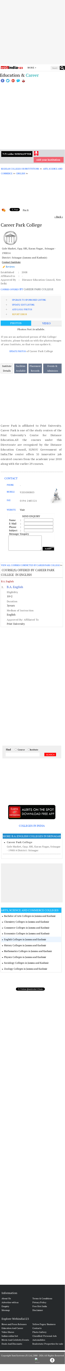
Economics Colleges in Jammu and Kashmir (27, 933)
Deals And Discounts (12, 1343)
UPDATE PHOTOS (17, 351)
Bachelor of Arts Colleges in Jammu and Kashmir (30, 915)
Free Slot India (39, 1306)
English (20, 173)
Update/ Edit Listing (23, 304)
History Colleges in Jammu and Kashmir (25, 945)
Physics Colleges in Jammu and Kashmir (25, 957)
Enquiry (5, 1306)
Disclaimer (37, 1310)
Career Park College (19, 842)
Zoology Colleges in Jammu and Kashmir (25, 968)
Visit (22, 509)
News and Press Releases (14, 1324)
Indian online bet (10, 1335)
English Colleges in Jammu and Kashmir (25, 939)
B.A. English (7, 581)
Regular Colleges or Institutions (20, 168)
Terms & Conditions (42, 1298)
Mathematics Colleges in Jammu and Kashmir (28, 951)
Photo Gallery (39, 1332)
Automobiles (38, 1339)
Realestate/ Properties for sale (47, 1343)
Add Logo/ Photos (22, 309)
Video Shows (8, 1332)
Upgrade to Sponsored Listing (29, 299)
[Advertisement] (32, 32)
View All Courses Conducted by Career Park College (30, 565)
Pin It (25, 210)
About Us (6, 1298)
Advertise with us (10, 1302)
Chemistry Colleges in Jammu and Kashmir (26, 921)
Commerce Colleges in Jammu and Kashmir (26, 927)
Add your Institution (48, 159)
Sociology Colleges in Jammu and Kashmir (26, 962)
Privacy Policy (39, 1302)
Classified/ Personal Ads (44, 1335)
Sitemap (6, 1310)
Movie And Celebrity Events (15, 1339)
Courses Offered (10, 289)
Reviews (10, 266)
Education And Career (12, 1328)
